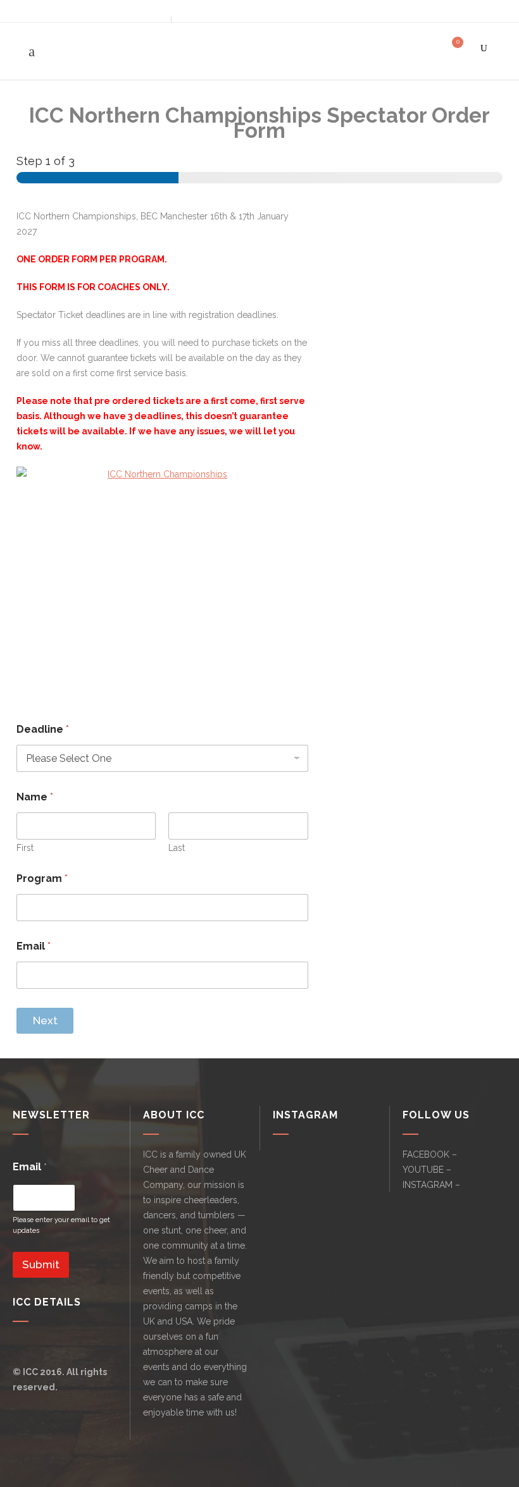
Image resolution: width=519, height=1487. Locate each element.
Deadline (42, 729)
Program (42, 878)
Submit (40, 1264)
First (25, 848)
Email (33, 946)
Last (176, 848)
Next (45, 1020)
